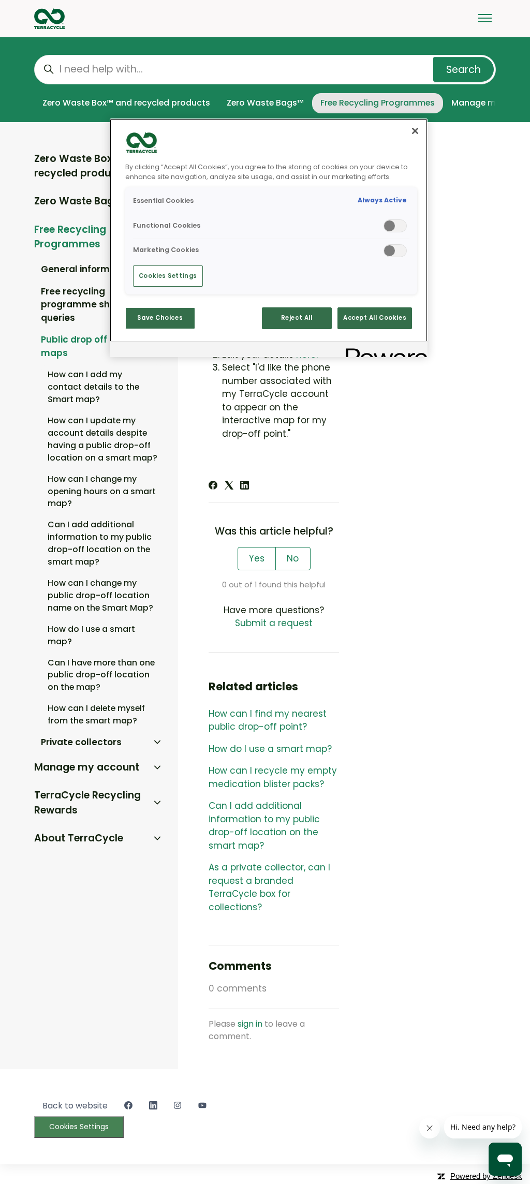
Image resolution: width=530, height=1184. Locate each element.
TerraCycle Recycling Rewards (87, 802)
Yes (256, 558)
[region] (269, 238)
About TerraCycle (78, 838)
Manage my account (86, 767)
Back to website (75, 1106)
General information (87, 269)
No (293, 558)
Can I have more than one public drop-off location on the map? (101, 675)
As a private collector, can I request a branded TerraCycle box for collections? (269, 887)
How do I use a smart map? (270, 749)
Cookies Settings (79, 1127)
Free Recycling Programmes (377, 103)
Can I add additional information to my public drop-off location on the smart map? (264, 826)
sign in (250, 1024)
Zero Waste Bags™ (265, 103)
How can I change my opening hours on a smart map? (102, 491)
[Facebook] (213, 486)
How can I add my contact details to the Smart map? (93, 386)
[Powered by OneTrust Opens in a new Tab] (383, 350)
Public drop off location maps (94, 346)
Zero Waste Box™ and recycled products (126, 103)
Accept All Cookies (374, 318)
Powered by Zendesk (486, 1176)
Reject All (297, 318)
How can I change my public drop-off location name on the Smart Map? (100, 595)
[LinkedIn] (244, 486)
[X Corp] (229, 486)
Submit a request (274, 623)
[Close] (415, 131)
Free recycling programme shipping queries (89, 304)
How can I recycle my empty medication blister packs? (273, 777)
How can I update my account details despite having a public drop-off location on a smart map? (102, 439)
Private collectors (81, 742)
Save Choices (160, 318)
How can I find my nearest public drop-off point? (268, 720)
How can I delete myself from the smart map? (96, 714)
